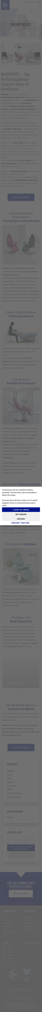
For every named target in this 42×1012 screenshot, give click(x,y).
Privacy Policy (25, 522)
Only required (21, 514)
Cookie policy (15, 522)
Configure (21, 519)
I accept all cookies (21, 510)
